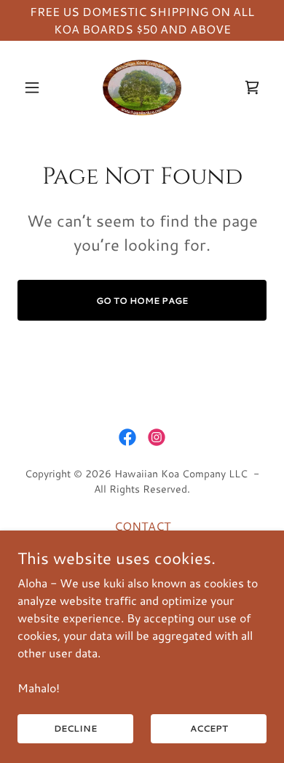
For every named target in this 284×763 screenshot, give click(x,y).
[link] (142, 87)
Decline (75, 728)
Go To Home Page (142, 300)
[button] (36, 87)
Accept (209, 728)
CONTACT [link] (142, 525)
